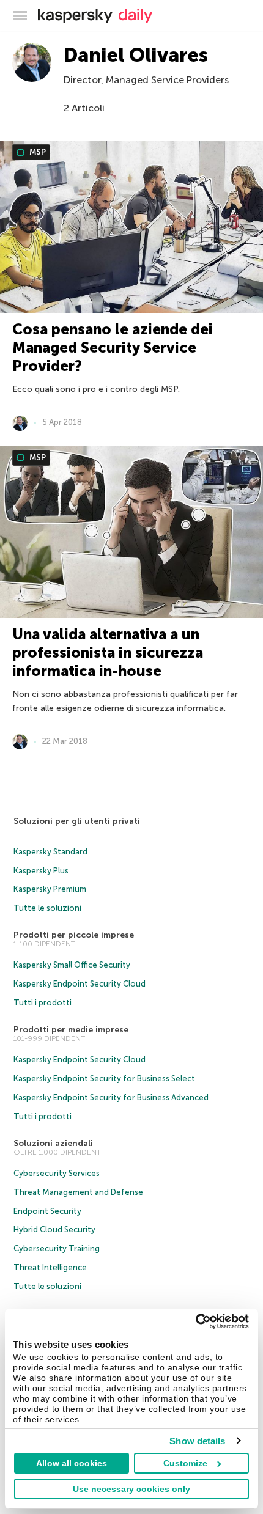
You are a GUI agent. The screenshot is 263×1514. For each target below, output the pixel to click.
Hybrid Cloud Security (54, 1229)
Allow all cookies (71, 1463)
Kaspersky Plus (41, 870)
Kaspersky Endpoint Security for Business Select (104, 1078)
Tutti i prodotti (42, 1002)
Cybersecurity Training (56, 1248)
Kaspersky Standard (50, 851)
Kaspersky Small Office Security (71, 964)
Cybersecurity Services (56, 1173)
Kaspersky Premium (49, 889)
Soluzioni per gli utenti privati (76, 821)
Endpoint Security (47, 1211)
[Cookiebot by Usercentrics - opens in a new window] (195, 1321)
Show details (197, 1441)
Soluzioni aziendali (53, 1143)
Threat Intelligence (50, 1267)
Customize (185, 1463)
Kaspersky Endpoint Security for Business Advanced (111, 1097)
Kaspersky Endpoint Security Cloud (79, 983)
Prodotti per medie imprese (70, 1029)
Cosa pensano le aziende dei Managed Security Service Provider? (112, 347)
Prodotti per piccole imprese (73, 935)
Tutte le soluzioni (47, 908)
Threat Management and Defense (78, 1192)
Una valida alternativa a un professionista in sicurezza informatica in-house (107, 652)
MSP (37, 151)
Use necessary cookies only (131, 1489)
